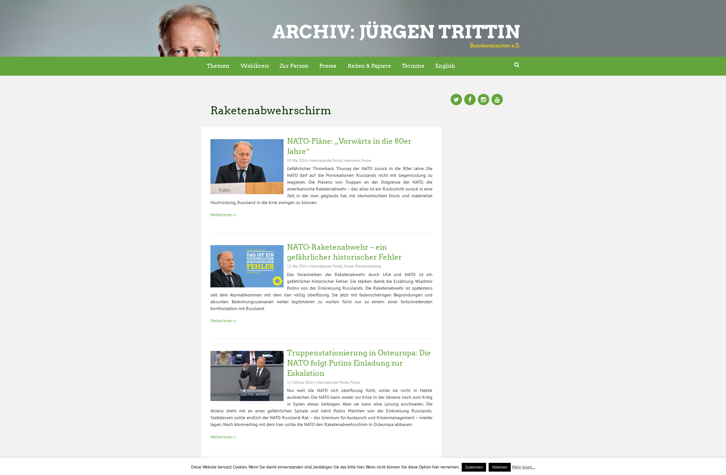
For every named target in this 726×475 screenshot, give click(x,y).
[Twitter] (456, 100)
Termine (413, 66)
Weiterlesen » (223, 214)
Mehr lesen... (523, 467)
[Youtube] (497, 100)
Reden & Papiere (369, 66)
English (445, 66)
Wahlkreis (254, 66)
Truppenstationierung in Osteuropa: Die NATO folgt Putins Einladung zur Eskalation (359, 363)
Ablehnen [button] (499, 467)
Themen (218, 66)
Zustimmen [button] (474, 467)
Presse (328, 66)
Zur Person (294, 66)
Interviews (352, 160)
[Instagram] (483, 100)
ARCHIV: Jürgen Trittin (396, 32)
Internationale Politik (326, 160)
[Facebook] (470, 100)
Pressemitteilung (368, 266)
